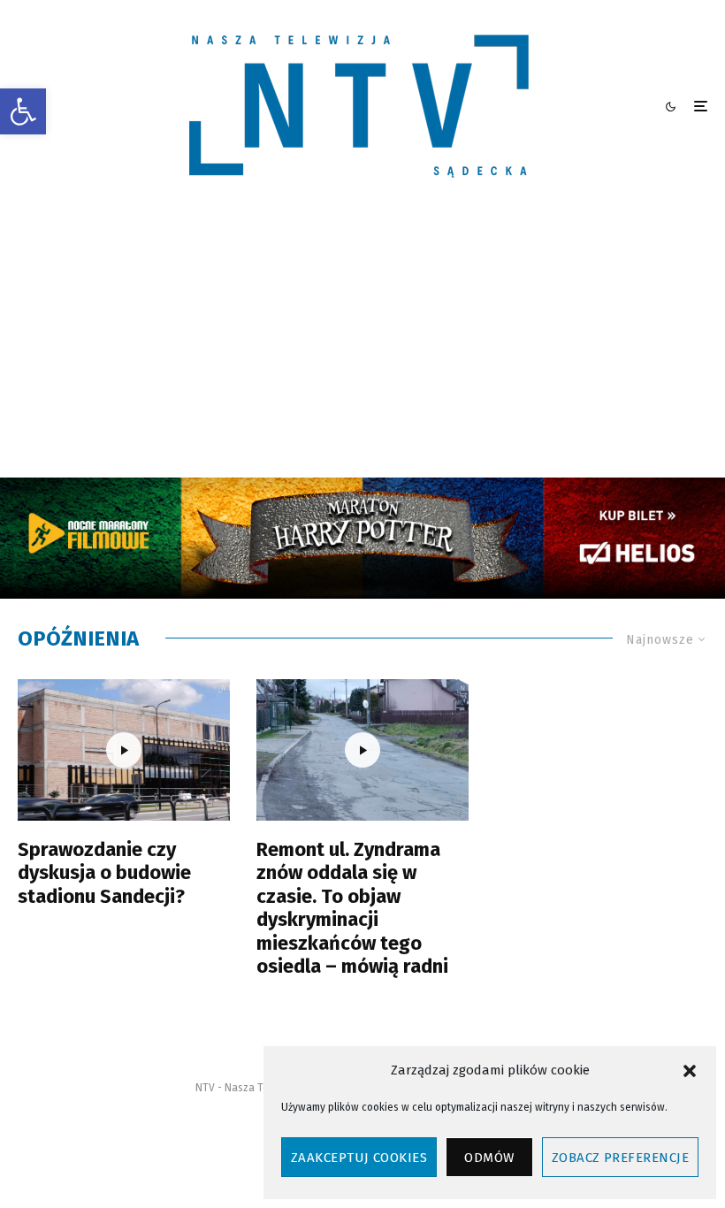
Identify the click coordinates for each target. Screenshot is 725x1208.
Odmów (489, 1158)
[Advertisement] (362, 345)
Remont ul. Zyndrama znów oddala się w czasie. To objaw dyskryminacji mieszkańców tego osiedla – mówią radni (352, 908)
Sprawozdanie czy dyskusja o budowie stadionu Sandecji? (104, 873)
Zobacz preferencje (620, 1158)
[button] (23, 111)
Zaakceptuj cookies (359, 1158)
